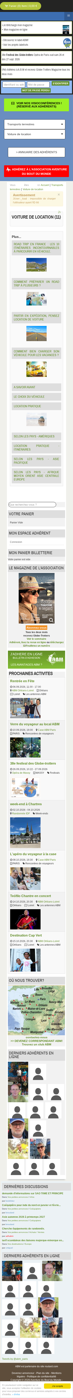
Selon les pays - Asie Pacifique (36, 461)
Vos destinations (15, 1244)
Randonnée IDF (21, 813)
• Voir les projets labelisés (15, 45)
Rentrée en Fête (22, 681)
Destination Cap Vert (26, 935)
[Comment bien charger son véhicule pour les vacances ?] (36, 369)
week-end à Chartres (26, 804)
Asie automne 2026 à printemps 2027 (23, 1217)
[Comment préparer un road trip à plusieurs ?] (36, 298)
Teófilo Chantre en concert (30, 896)
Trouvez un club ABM (36, 1044)
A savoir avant (24, 387)
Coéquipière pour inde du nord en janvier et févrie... (31, 1205)
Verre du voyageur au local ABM (34, 724)
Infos (32, 1197)
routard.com (51, 1366)
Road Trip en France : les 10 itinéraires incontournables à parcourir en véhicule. (36, 248)
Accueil (45, 185)
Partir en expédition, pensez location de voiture (36, 317)
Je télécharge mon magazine (17, 25)
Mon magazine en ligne (15, 30)
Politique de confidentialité (41, 1376)
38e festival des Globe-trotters (33, 763)
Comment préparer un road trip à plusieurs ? (36, 283)
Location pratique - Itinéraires (36, 448)
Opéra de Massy (21, 772)
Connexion (16, 542)
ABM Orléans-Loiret (23, 690)
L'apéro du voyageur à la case (33, 854)
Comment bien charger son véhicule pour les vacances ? (36, 353)
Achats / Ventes (36, 1232)
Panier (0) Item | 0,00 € (22, 6)
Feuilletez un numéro (38, 645)
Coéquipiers (35, 1209)
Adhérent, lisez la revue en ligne (27, 642)
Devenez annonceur (23, 1373)
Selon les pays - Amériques (34, 436)
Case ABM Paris (47, 730)
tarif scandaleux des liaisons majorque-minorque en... (33, 1240)
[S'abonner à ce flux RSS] (59, 212)
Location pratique (27, 406)
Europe (28, 1244)
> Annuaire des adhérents (36, 152)
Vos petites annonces (18, 1197)
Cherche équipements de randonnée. (23, 1228)
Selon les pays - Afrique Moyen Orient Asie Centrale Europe (36, 476)
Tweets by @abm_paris (15, 1359)
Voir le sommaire (36, 638)
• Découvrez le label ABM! (15, 40)
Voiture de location (33, 189)
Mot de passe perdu (36, 90)
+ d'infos (16, 1394)
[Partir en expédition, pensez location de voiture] (36, 333)
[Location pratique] (36, 419)
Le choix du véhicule (29, 397)
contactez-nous (36, 1037)
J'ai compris (57, 1385)
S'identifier (60, 83)
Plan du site (42, 1373)
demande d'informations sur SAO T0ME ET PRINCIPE (32, 1193)
